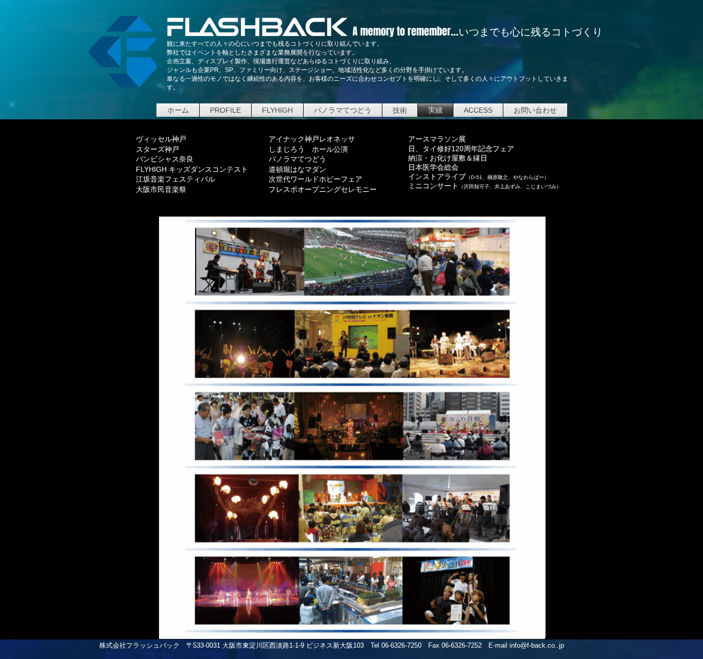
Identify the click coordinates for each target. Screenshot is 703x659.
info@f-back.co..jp (536, 645)
